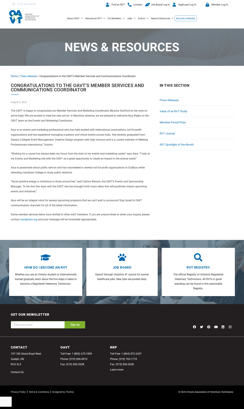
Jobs (129, 18)
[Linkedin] (223, 327)
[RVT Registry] (198, 257)
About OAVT (73, 18)
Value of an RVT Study (173, 111)
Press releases (28, 76)
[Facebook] (194, 327)
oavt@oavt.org (28, 219)
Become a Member (185, 18)
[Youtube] (216, 327)
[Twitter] (201, 327)
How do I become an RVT (45, 267)
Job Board (122, 267)
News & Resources (160, 18)
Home (14, 76)
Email (14, 318)
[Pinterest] (208, 327)
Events (141, 18)
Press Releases (169, 100)
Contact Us (17, 372)
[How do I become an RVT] (46, 257)
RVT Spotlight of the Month (177, 144)
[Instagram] (230, 327)
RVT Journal (167, 133)
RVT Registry (198, 267)
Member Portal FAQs (173, 122)
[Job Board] (122, 257)
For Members (114, 18)
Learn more (116, 369)
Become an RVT (93, 18)
